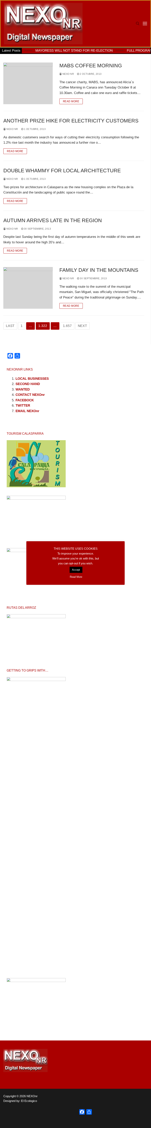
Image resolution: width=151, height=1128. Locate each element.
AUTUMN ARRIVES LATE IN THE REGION (52, 220)
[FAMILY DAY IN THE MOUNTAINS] (28, 288)
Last (10, 326)
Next (82, 326)
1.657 (67, 326)
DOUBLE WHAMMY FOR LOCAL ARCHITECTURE (62, 170)
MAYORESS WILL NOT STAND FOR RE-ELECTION (58, 50)
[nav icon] (145, 23)
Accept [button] (76, 569)
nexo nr (68, 74)
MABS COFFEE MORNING (90, 65)
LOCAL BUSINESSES (32, 379)
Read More (71, 101)
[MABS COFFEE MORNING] (28, 83)
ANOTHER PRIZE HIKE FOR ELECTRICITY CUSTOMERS (70, 120)
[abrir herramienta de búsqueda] (137, 23)
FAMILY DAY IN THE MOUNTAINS (98, 270)
